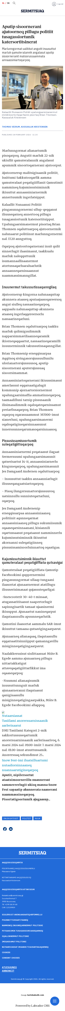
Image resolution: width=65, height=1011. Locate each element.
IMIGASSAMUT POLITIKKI (14, 941)
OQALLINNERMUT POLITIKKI (15, 936)
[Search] (14, 3)
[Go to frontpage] (32, 10)
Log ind (60, 4)
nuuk (38, 818)
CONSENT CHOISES (11, 958)
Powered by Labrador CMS (33, 1005)
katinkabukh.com (35, 995)
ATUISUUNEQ (9, 967)
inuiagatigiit (10, 818)
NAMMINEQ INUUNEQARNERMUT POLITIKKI (22, 925)
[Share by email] (11, 829)
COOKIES (6, 952)
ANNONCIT (8, 970)
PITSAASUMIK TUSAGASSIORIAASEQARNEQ (22, 931)
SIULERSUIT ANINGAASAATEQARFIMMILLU (22, 914)
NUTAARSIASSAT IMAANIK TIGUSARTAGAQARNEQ (25, 947)
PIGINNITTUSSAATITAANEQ (15, 920)
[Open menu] (54, 1001)
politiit (26, 818)
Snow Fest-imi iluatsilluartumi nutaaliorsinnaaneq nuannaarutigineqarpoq (25, 765)
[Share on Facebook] (5, 829)
